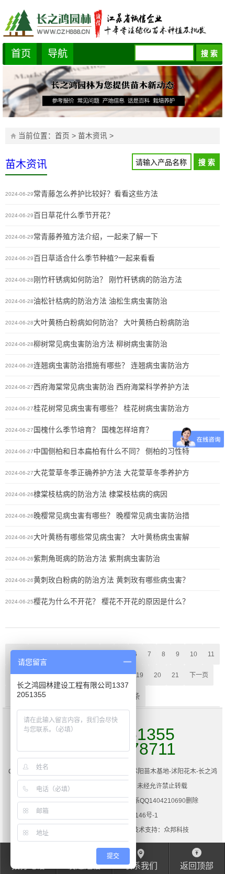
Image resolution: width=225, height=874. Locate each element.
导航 (58, 53)
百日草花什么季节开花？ (73, 215)
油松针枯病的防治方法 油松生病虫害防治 (100, 301)
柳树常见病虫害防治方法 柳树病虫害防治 (100, 344)
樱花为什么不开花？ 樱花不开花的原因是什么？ (111, 601)
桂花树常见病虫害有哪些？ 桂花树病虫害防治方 (111, 408)
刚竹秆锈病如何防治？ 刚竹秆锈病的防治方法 (107, 279)
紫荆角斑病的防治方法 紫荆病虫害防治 (96, 558)
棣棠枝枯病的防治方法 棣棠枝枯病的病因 (100, 494)
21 (175, 675)
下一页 (198, 675)
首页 (21, 53)
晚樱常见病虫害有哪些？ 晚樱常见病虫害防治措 (111, 515)
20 (157, 675)
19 (139, 675)
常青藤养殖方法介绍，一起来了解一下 (95, 236)
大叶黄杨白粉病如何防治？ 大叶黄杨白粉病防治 (111, 322)
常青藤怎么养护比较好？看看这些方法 (95, 193)
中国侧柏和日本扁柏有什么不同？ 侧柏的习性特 (111, 451)
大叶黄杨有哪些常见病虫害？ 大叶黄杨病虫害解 (111, 537)
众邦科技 (176, 830)
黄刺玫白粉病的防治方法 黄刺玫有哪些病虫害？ (111, 580)
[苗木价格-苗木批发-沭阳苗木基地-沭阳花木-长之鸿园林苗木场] (112, 23)
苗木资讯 (92, 136)
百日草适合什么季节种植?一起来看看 (94, 258)
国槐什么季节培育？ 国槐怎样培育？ (93, 429)
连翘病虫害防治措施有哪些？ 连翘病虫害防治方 (111, 365)
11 (211, 654)
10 (193, 654)
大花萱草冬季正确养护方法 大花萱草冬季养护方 (111, 472)
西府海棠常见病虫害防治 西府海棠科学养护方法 (111, 387)
